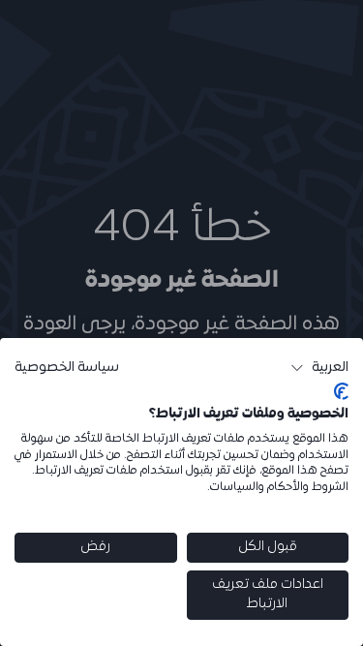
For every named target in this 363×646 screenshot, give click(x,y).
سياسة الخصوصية (67, 367)
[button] (319, 368)
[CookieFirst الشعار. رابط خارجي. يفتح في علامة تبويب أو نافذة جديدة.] (341, 391)
